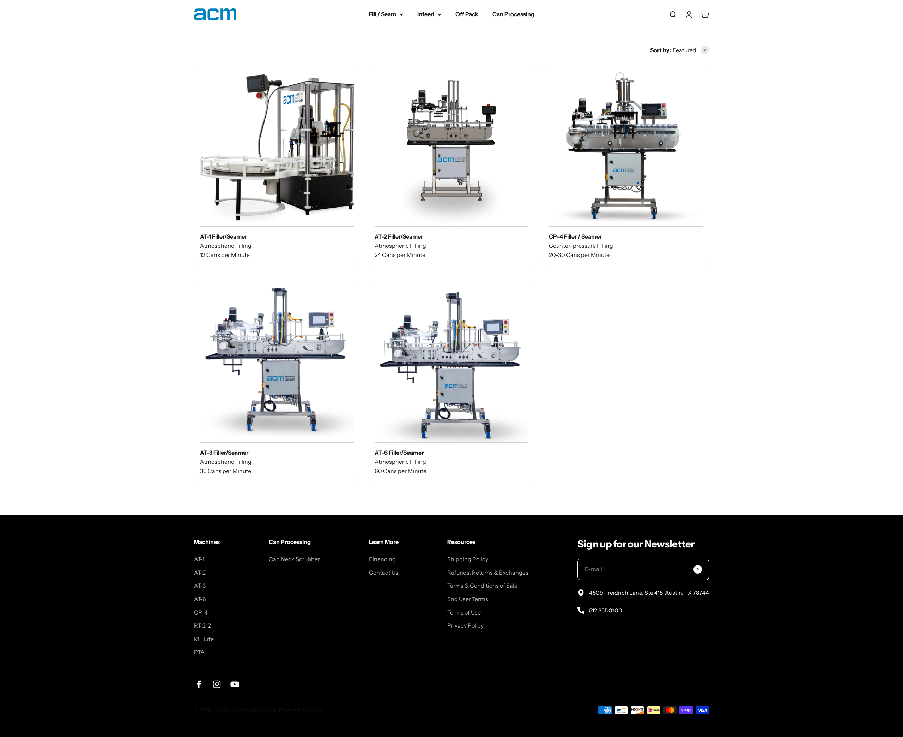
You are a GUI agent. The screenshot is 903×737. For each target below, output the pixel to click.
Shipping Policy (467, 559)
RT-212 (202, 625)
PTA (199, 651)
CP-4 (201, 612)
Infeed (425, 14)
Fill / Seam (382, 14)
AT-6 (200, 599)
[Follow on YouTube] (235, 684)
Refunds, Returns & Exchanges (487, 572)
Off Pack (466, 14)
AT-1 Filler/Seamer (223, 236)
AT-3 (200, 585)
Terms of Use (464, 612)
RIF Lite (204, 638)
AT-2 (200, 572)
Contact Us (383, 572)
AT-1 (199, 559)
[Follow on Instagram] (217, 684)
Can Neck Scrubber (294, 559)
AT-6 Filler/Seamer (399, 452)
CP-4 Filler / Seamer (575, 236)
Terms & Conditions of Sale (482, 585)
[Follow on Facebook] (199, 684)
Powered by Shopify (301, 710)
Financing (382, 559)
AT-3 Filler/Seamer (224, 452)
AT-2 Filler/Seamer (399, 236)
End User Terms (467, 599)
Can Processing (513, 14)
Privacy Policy (465, 625)
